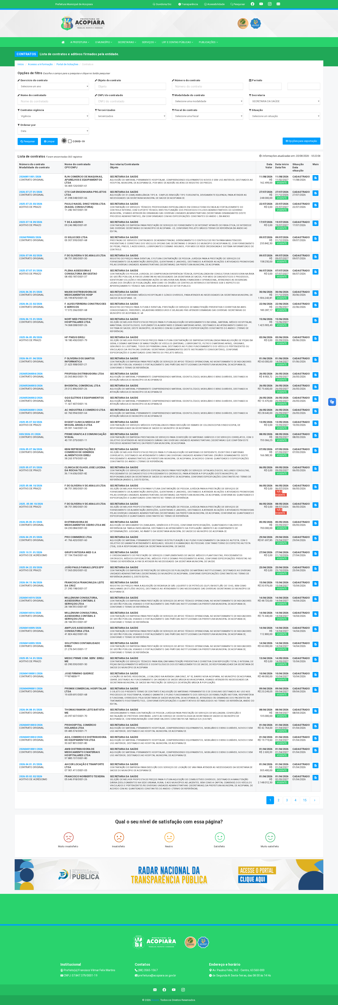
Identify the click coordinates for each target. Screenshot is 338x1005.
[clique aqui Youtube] (173, 989)
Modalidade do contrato (189, 95)
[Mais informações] (315, 178)
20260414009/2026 (30, 627)
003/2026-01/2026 (29, 434)
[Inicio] (63, 42)
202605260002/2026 (30, 397)
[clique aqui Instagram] (183, 989)
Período (256, 80)
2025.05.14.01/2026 (30, 658)
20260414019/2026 (30, 597)
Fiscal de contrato (185, 110)
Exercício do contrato (33, 80)
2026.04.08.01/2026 (30, 709)
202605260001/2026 (30, 409)
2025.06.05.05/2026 (30, 337)
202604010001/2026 (30, 748)
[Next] (314, 800)
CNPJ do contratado (110, 95)
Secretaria (258, 95)
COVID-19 (78, 141)
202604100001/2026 (30, 673)
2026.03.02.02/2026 (30, 776)
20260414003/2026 (30, 643)
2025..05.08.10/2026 (31, 503)
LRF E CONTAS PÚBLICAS (176, 42)
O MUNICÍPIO (103, 42)
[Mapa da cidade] (169, 908)
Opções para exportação (302, 141)
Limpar (50, 141)
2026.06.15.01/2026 (30, 319)
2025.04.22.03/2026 (30, 567)
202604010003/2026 (30, 724)
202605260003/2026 (30, 385)
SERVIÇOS (148, 42)
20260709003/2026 (30, 237)
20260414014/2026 (30, 612)
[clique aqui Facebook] (164, 989)
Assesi (155, 1000)
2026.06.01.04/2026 (30, 358)
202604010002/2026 (30, 737)
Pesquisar (29, 141)
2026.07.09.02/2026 (30, 255)
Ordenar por (28, 124)
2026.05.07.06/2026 (30, 449)
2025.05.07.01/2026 (30, 467)
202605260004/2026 (30, 373)
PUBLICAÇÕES (207, 42)
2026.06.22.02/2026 (30, 303)
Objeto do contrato (109, 80)
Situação (257, 110)
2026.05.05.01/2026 (30, 522)
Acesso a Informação (40, 64)
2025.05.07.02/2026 (30, 422)
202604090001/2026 (30, 688)
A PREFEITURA (79, 42)
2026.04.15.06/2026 (30, 582)
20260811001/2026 (30, 176)
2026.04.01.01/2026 (30, 764)
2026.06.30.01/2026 (30, 291)
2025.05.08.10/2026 (30, 485)
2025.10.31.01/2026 (30, 552)
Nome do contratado (33, 95)
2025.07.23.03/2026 (30, 203)
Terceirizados (106, 110)
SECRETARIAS (126, 42)
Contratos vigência (32, 110)
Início (21, 64)
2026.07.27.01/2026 (30, 191)
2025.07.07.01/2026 (30, 270)
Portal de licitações (67, 64)
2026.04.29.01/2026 (30, 537)
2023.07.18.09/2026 (30, 222)
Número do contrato (187, 80)
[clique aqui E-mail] (155, 989)
